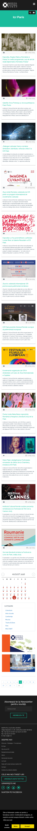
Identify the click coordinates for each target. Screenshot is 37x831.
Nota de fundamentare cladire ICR (11, 764)
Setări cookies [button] (7, 826)
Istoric (3, 755)
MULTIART (9, 629)
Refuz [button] (16, 826)
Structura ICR (5, 749)
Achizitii (3, 761)
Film (6, 626)
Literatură (8, 610)
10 (3, 685)
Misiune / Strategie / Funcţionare (11, 743)
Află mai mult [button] (7, 820)
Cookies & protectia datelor (9, 770)
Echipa (3, 746)
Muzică (7, 619)
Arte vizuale (9, 613)
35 (10, 685)
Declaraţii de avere (6, 758)
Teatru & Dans (10, 622)
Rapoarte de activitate (7, 752)
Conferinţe (9, 616)
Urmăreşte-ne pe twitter (14, 779)
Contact (3, 767)
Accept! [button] (27, 826)
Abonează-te (18, 715)
